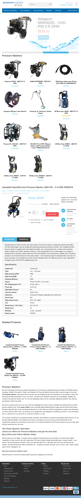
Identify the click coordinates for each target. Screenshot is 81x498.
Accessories (38, 10)
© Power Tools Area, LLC (10, 487)
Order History (67, 468)
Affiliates (46, 471)
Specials (46, 473)
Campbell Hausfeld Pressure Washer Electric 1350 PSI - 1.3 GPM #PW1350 (14, 347)
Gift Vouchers (47, 468)
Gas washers (25, 10)
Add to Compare (48, 220)
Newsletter (66, 473)
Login (69, 10)
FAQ (5, 466)
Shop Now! (41, 37)
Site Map (26, 471)
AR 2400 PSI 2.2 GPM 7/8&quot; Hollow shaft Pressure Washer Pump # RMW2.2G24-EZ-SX (40, 146)
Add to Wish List (35, 220)
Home (4, 191)
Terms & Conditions (10, 476)
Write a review (54, 204)
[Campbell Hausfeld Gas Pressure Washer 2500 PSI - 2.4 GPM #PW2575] (14, 217)
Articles (58, 10)
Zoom (22, 216)
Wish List (66, 471)
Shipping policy (8, 468)
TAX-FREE (70, 219)
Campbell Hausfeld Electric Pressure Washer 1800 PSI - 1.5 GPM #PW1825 (40, 347)
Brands (45, 466)
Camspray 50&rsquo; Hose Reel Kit (14, 111)
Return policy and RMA (11, 473)
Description (9, 239)
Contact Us (27, 466)
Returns (26, 468)
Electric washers (10, 10)
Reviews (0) (24, 239)
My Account (66, 466)
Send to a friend (35, 222)
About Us (7, 481)
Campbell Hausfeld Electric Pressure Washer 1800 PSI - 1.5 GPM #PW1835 (66, 347)
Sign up (75, 10)
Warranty (6, 478)
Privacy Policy (8, 471)
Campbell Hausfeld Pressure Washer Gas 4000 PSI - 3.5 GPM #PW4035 (15, 375)
